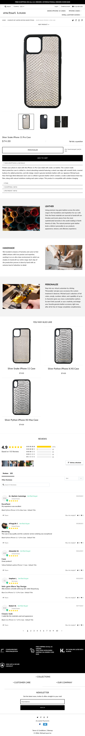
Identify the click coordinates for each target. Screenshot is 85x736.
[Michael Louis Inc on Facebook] (76, 20)
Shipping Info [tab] (11, 187)
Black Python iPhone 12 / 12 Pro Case (14, 538)
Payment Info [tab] (11, 190)
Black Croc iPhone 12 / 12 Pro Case (13, 620)
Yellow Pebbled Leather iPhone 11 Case (14, 565)
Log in (56, 6)
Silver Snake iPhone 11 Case (21, 369)
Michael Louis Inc (45, 733)
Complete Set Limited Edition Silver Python (21, 20)
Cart (78, 6)
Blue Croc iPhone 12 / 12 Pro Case (13, 592)
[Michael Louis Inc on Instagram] (79, 20)
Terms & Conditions (39, 730)
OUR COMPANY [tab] (64, 683)
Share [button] (6, 515)
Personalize (33, 150)
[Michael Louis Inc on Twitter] (73, 20)
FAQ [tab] (6, 183)
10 (57, 631)
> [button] (61, 631)
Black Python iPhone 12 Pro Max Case (14, 510)
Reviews (5, 473)
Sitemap (50, 730)
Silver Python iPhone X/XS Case (63, 369)
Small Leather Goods (71, 15)
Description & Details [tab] (15, 163)
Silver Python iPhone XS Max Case (21, 420)
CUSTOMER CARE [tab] (22, 683)
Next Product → (43, 24)
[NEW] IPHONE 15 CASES (56, 11)
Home (4, 20)
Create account (65, 6)
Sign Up (42, 707)
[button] (78, 515)
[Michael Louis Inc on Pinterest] (82, 20)
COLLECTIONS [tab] (43, 677)
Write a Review (75, 463)
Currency (16, 6)
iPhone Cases (74, 11)
